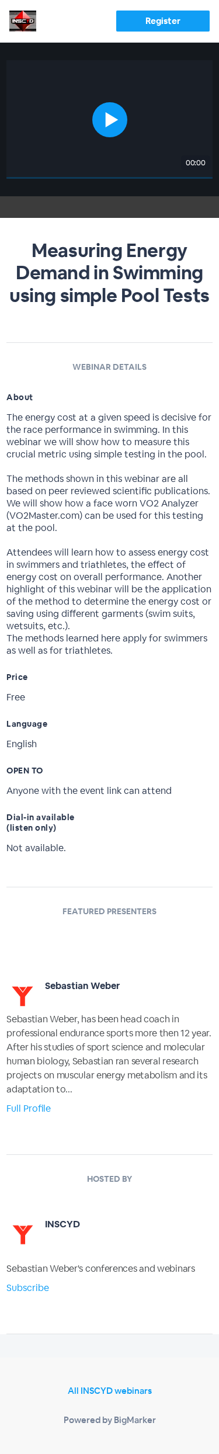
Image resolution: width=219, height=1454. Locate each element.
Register (162, 20)
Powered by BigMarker (110, 1419)
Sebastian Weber (82, 986)
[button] (109, 119)
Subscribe (27, 1288)
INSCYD (62, 1224)
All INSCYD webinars (110, 1390)
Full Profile (28, 1108)
